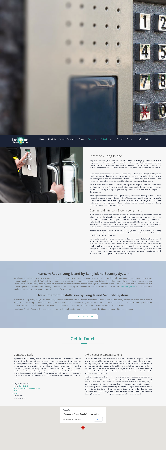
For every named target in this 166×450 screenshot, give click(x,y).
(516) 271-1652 (143, 139)
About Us (52, 139)
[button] (83, 428)
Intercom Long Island (97, 139)
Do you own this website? (72, 419)
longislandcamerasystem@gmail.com (27, 388)
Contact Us (17, 391)
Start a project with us (83, 317)
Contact (130, 139)
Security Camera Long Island (71, 139)
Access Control (116, 139)
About (16, 393)
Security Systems (128, 286)
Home (41, 139)
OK (98, 419)
